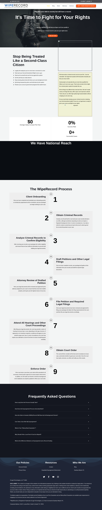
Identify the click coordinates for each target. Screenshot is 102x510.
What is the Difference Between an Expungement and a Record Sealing (33, 440)
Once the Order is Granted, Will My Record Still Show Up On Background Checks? (36, 415)
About (58, 5)
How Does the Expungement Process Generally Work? (29, 408)
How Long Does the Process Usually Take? (26, 402)
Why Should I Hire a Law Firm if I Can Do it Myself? (28, 434)
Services (71, 5)
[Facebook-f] (49, 477)
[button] (86, 1)
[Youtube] (53, 477)
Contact (51, 467)
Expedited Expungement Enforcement (51, 470)
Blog (53, 5)
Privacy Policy (22, 470)
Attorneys (64, 5)
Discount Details (23, 467)
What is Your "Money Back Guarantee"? (25, 428)
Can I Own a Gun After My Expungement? (26, 421)
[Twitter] (44, 477)
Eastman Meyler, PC (79, 470)
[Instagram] (58, 477)
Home (48, 5)
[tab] (52, 402)
